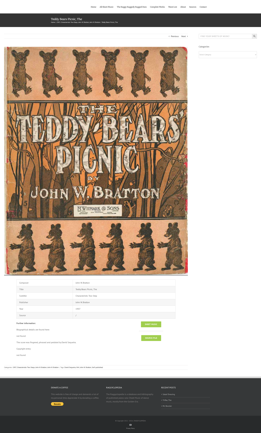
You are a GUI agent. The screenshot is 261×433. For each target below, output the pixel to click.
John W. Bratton (41, 367)
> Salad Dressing (168, 394)
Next (183, 36)
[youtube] (130, 425)
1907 (14, 367)
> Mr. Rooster (166, 406)
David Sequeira (70, 367)
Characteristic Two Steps (26, 367)
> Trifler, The (166, 400)
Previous (175, 36)
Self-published (97, 367)
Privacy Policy (130, 428)
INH (77, 367)
